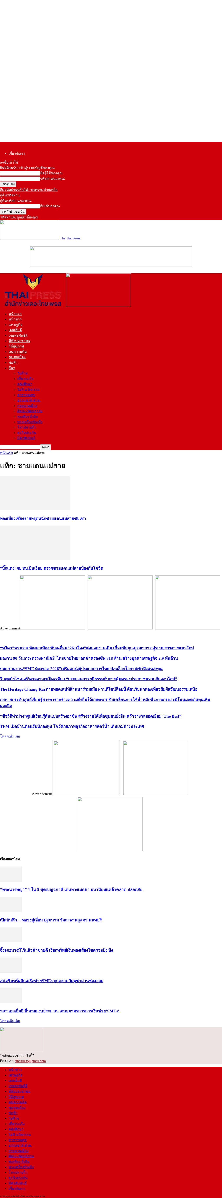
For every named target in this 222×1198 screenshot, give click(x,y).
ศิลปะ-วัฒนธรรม (30, 411)
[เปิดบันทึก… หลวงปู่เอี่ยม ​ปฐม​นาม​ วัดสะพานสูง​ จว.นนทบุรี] (11, 911)
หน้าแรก (15, 314)
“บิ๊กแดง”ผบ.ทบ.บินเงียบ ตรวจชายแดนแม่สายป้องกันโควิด (51, 568)
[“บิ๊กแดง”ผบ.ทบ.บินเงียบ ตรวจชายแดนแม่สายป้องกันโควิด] (35, 559)
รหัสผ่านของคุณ (52, 178)
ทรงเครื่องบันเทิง (29, 422)
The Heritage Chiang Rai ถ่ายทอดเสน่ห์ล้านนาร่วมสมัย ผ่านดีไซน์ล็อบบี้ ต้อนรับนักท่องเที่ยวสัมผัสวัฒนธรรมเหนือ (99, 689)
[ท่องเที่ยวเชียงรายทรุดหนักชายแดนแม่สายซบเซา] (35, 509)
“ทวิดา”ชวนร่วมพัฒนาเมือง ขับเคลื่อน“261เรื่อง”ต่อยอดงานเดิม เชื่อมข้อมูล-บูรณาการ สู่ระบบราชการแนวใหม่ (97, 648)
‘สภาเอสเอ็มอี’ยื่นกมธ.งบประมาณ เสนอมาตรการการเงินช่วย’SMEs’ (60, 1011)
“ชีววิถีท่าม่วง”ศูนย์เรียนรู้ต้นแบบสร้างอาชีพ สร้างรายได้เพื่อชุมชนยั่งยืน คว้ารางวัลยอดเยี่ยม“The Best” (90, 716)
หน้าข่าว (15, 319)
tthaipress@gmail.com (30, 1061)
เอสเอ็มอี (15, 330)
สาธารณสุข (26, 395)
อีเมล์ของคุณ (50, 206)
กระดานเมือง (27, 406)
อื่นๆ (12, 368)
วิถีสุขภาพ (16, 346)
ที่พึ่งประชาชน (19, 341)
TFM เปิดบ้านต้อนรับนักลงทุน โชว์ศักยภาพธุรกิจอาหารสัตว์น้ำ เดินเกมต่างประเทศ (72, 726)
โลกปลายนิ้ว (26, 427)
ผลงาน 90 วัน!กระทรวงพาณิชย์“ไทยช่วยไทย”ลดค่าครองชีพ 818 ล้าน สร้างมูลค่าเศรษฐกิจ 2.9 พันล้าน (89, 658)
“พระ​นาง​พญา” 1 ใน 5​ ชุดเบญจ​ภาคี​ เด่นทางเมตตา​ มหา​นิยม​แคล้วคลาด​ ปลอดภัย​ (71, 889)
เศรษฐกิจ (15, 325)
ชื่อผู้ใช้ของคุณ (51, 173)
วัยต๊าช (22, 373)
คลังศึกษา (24, 384)
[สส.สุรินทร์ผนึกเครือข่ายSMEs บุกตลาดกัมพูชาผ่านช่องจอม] (11, 971)
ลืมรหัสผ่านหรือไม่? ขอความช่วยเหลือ (29, 190)
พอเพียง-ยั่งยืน (27, 416)
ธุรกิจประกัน (26, 433)
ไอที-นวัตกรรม (28, 389)
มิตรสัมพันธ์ (26, 438)
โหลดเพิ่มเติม (10, 736)
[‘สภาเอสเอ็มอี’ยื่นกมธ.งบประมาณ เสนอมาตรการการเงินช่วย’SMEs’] (11, 1002)
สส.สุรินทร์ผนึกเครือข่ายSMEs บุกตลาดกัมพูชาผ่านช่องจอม (51, 980)
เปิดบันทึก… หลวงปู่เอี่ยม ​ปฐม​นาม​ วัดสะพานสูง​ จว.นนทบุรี (51, 920)
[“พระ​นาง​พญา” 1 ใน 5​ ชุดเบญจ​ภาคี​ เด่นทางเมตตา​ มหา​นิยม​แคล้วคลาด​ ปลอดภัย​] (11, 880)
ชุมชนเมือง (17, 357)
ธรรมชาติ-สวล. (29, 400)
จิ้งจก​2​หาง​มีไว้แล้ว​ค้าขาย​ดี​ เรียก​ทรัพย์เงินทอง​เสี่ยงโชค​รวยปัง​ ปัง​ (56, 950)
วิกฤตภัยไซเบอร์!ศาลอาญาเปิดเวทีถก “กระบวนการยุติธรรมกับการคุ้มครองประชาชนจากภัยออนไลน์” (88, 679)
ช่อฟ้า (13, 362)
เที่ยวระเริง (25, 379)
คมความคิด (18, 352)
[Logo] (33, 305)
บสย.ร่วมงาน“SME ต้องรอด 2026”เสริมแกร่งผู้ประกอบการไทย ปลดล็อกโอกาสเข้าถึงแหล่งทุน (81, 668)
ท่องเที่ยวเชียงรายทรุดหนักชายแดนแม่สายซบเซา (43, 518)
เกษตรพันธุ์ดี (18, 335)
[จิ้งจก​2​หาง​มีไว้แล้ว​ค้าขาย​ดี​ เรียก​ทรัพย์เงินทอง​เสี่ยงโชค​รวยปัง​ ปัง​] (11, 941)
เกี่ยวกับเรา (17, 153)
